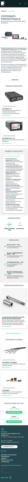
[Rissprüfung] (20, 226)
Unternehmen (5, 462)
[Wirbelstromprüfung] (9, 226)
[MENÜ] (25, 3)
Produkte (4, 458)
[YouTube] (5, 451)
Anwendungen (5, 456)
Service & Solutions (7, 460)
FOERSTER (3, 11)
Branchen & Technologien (8, 455)
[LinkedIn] (2, 451)
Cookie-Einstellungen (6, 473)
